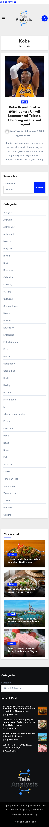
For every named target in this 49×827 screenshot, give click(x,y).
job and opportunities (14, 414)
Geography (9, 363)
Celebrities (9, 277)
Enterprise (8, 335)
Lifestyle (8, 428)
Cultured (8, 299)
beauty (7, 241)
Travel (6, 500)
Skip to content (8, 2)
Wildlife (7, 515)
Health (6, 378)
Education (8, 327)
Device (6, 320)
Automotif (8, 234)
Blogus (23, 809)
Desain (6, 313)
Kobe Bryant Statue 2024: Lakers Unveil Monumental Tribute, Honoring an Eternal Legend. (24, 116)
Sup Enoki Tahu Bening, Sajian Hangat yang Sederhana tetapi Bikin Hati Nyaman (18, 722)
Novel (6, 450)
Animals (7, 219)
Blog (24, 102)
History (7, 392)
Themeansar (37, 809)
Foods (6, 349)
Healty (6, 385)
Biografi (7, 248)
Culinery (7, 284)
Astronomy (9, 227)
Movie (6, 435)
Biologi (6, 255)
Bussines (8, 270)
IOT (5, 407)
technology (9, 486)
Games (6, 356)
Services (7, 464)
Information (9, 399)
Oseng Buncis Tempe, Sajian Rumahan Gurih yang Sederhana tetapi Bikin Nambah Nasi (19, 708)
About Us (16, 814)
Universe (8, 507)
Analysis (7, 212)
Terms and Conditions (24, 821)
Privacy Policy (30, 814)
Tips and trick (10, 493)
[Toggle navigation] (3, 18)
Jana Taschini (16, 131)
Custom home (10, 306)
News (6, 443)
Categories (7, 682)
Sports (6, 471)
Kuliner (7, 421)
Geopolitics (9, 371)
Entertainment (11, 342)
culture (7, 291)
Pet (5, 457)
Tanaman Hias (10, 479)
